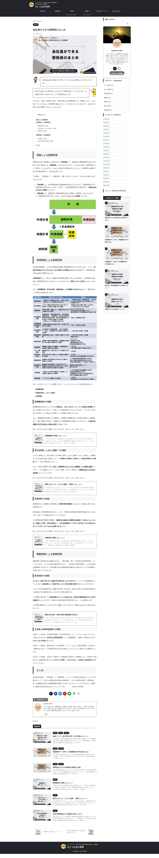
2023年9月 (106, 168)
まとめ (38, 145)
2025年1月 (106, 133)
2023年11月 (106, 161)
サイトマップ (87, 15)
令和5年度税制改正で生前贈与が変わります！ (68, 814)
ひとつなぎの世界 (42, 7)
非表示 (43, 114)
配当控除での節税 (42, 138)
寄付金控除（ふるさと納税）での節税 (47, 128)
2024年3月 (106, 150)
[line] (69, 693)
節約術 (72, 11)
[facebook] (55, 693)
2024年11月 (106, 136)
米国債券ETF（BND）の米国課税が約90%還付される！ (71, 752)
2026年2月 (106, 126)
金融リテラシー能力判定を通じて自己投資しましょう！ (71, 736)
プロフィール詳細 (117, 73)
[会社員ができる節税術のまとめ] (60, 693)
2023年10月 (106, 164)
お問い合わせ (116, 11)
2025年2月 (106, 129)
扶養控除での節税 (42, 130)
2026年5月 (106, 119)
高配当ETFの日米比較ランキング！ (115, 309)
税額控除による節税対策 (43, 135)
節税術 (87, 11)
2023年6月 (106, 178)
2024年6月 (106, 143)
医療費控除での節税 (43, 125)
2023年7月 (106, 174)
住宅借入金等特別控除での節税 (45, 141)
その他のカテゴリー (101, 11)
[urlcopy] (78, 693)
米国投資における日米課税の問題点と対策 (67, 767)
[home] (46, 714)
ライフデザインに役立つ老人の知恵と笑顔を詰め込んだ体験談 (82, 844)
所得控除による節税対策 (43, 122)
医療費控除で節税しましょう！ (63, 783)
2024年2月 (106, 154)
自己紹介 (42, 11)
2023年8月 (106, 171)
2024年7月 (106, 140)
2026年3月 (106, 122)
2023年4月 (106, 185)
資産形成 (57, 11)
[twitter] (51, 693)
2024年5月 (106, 147)
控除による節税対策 (42, 119)
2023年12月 (106, 157)
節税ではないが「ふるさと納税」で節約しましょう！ (70, 798)
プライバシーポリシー (72, 15)
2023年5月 (106, 181)
